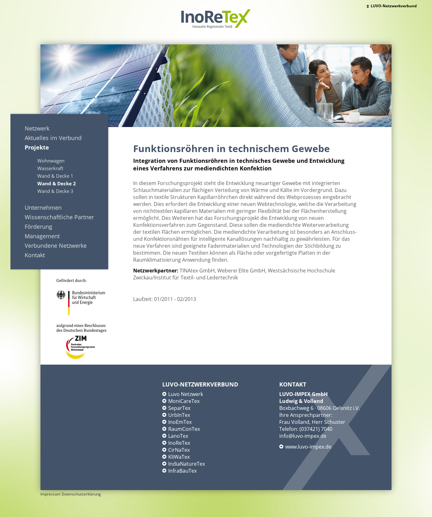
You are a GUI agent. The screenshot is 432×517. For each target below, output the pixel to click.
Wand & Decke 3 (55, 191)
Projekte (37, 147)
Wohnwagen (51, 160)
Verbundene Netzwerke (56, 245)
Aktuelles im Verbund (53, 138)
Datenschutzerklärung (81, 494)
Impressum (50, 494)
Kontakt (35, 255)
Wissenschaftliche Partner (59, 217)
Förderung (38, 226)
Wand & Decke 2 (56, 183)
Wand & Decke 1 (55, 176)
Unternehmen (43, 207)
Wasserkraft (50, 168)
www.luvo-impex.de (308, 446)
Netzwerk (37, 128)
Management (42, 236)
